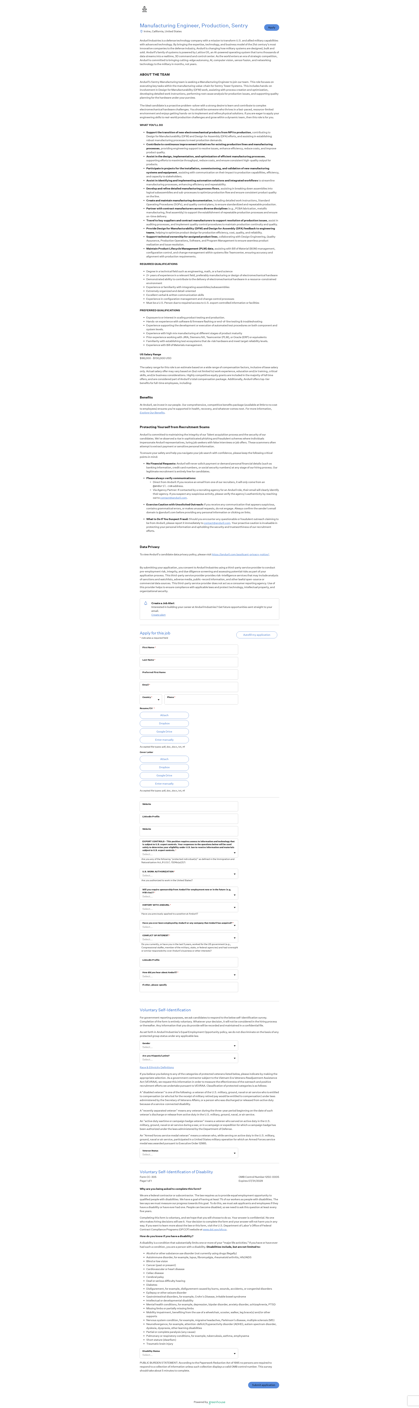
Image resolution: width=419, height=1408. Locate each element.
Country (147, 697)
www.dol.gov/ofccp (215, 1229)
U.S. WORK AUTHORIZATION (158, 871)
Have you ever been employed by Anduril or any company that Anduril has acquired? (188, 923)
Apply (271, 27)
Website (146, 804)
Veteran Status (150, 1150)
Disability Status (151, 1351)
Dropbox (164, 723)
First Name (149, 647)
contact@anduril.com (173, 497)
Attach (164, 715)
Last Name (148, 659)
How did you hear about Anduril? (160, 972)
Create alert (158, 614)
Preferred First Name (154, 672)
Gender (146, 1043)
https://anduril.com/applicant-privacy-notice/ (240, 554)
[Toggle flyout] (159, 700)
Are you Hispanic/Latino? (156, 1055)
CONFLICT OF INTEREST (156, 935)
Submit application (263, 1385)
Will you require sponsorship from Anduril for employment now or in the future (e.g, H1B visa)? (186, 891)
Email (146, 684)
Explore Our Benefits (152, 412)
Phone (171, 697)
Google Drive (164, 731)
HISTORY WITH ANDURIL (156, 905)
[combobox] (142, 701)
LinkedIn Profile (151, 816)
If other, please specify (154, 984)
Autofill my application (256, 634)
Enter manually (164, 739)
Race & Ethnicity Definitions (157, 1067)
